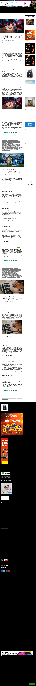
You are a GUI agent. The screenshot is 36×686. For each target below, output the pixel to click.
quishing (20, 147)
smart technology (5, 276)
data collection (18, 269)
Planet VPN (15, 73)
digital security (4, 271)
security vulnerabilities (6, 275)
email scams (4, 142)
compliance (16, 268)
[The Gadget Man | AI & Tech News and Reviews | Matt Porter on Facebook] (2, 571)
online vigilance (10, 145)
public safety (12, 147)
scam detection (11, 148)
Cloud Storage (11, 268)
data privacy (14, 270)
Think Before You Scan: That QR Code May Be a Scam (12, 37)
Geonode (18, 247)
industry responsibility (12, 272)
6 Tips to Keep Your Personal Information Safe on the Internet (12, 298)
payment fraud (4, 146)
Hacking (9, 271)
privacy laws (4, 274)
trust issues (11, 149)
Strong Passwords (5, 149)
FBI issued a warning (13, 52)
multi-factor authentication (6, 144)
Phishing (17, 146)
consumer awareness (5, 269)
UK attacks (15, 149)
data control (4, 270)
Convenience (12, 269)
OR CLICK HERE (4, 567)
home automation (5, 272)
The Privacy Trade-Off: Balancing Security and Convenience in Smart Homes (12, 172)
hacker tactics (9, 142)
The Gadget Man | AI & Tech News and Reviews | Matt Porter (16, 7)
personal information (11, 146)
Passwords (11, 273)
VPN (9, 150)
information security (16, 142)
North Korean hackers (15, 144)
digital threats (17, 141)
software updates (12, 276)
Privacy (16, 273)
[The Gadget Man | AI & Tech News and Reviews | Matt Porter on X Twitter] (4, 571)
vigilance (18, 277)
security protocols (10, 274)
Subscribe (32, 683)
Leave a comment (11, 40)
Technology (4, 277)
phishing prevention (5, 147)
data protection (4, 141)
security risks (17, 274)
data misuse (9, 270)
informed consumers (5, 273)
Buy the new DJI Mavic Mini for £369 (6, 480)
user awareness (4, 150)
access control (4, 268)
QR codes (16, 147)
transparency (9, 277)
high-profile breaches (15, 271)
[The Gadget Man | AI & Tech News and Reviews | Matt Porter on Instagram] (7, 571)
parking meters (17, 145)
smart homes (18, 275)
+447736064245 (7, 565)
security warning (17, 148)
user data (14, 277)
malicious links (10, 143)
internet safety (4, 143)
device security (11, 141)
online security (4, 145)
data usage (19, 270)
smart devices (13, 275)
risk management (5, 148)
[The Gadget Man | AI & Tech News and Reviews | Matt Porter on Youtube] (9, 571)
